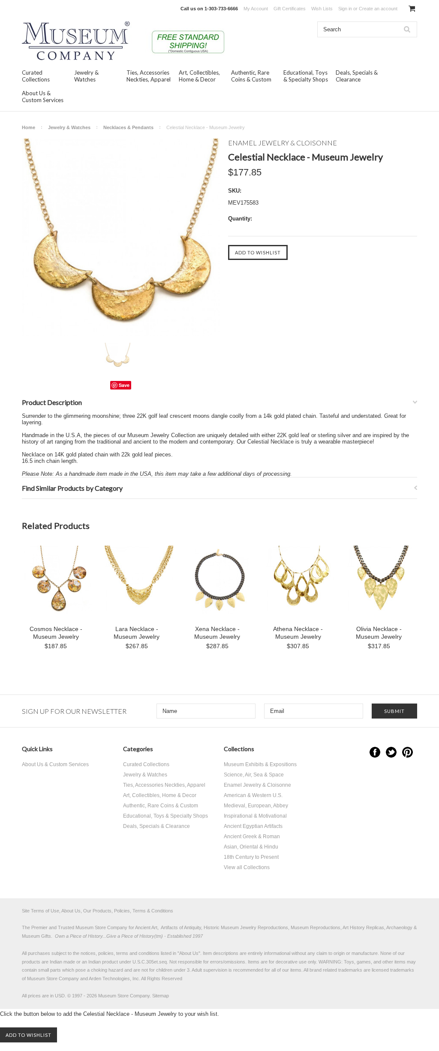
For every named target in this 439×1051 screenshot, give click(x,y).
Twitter (391, 752)
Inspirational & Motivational (255, 816)
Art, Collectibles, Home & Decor (199, 76)
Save (124, 385)
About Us (188, 953)
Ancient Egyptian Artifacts (253, 826)
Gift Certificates (290, 8)
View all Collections (247, 867)
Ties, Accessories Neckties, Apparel (148, 76)
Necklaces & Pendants (128, 127)
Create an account (378, 8)
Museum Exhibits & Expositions (260, 764)
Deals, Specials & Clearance (357, 76)
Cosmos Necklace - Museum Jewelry (56, 632)
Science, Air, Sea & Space (254, 775)
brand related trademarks (336, 969)
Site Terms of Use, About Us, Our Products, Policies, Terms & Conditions (97, 910)
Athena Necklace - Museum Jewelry (298, 632)
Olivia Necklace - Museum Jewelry (379, 632)
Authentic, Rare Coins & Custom (251, 76)
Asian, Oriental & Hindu (251, 847)
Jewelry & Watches (86, 76)
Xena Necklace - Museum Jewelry (217, 632)
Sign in (345, 8)
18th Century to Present (251, 857)
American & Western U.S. (253, 795)
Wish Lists (322, 8)
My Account (256, 8)
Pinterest (407, 752)
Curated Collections (36, 76)
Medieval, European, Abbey (256, 806)
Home (28, 127)
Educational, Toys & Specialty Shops (305, 76)
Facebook (375, 752)
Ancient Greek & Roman (252, 837)
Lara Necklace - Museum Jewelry (136, 632)
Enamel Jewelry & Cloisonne (257, 785)
